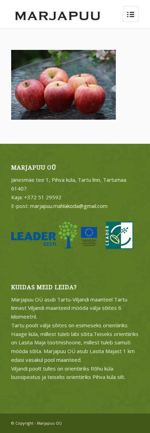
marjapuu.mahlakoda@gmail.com (68, 205)
